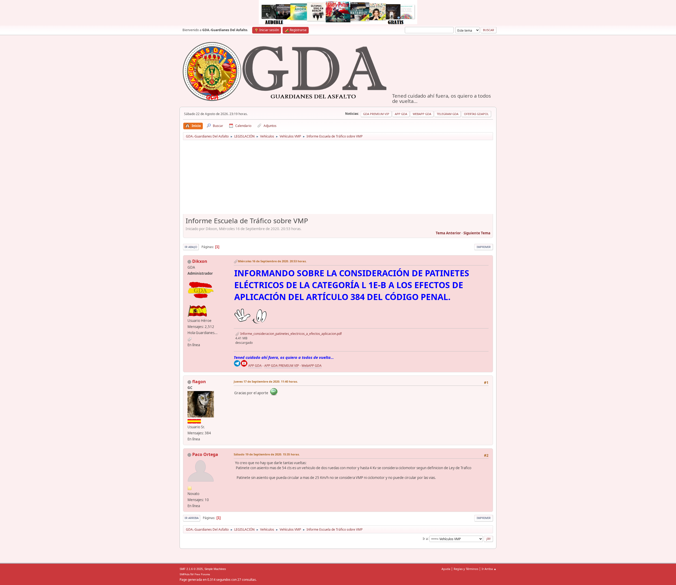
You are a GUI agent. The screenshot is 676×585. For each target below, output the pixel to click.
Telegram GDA (447, 114)
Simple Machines (215, 568)
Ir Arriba (192, 518)
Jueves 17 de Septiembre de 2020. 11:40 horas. (266, 381)
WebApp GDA (422, 114)
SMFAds (185, 574)
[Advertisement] (338, 179)
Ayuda (446, 569)
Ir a (425, 538)
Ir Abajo (191, 247)
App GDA (401, 114)
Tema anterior (448, 233)
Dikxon (199, 261)
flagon (199, 381)
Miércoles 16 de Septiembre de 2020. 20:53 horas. (272, 261)
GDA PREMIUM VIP (376, 114)
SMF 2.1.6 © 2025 (191, 568)
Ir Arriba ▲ (489, 569)
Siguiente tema (476, 233)
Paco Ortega (205, 454)
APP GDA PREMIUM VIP (281, 365)
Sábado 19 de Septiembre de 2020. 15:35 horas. (267, 454)
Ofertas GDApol (476, 114)
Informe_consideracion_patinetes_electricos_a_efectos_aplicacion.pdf (291, 333)
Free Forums (202, 574)
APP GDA (255, 365)
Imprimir (484, 247)
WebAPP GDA (312, 365)
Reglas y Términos (466, 569)
